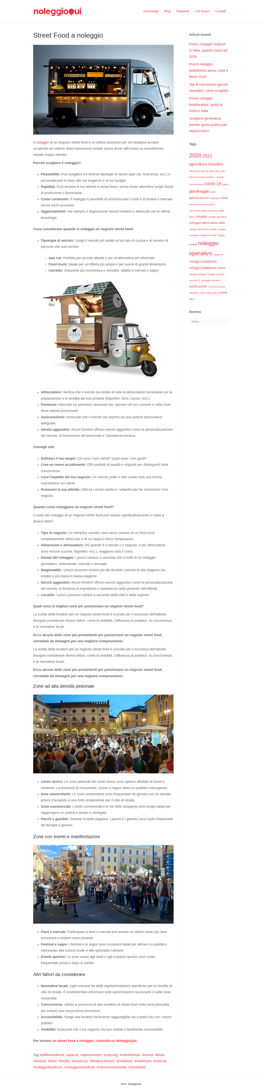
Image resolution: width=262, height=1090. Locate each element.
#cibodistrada (129, 1055)
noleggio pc (218, 254)
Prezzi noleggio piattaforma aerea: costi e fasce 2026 (208, 70)
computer (220, 177)
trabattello (193, 293)
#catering (110, 1055)
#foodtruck (80, 1061)
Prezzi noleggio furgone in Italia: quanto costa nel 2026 (208, 50)
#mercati (159, 1061)
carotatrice (210, 177)
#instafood (124, 1061)
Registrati (182, 11)
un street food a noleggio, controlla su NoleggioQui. (95, 1041)
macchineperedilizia (198, 210)
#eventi (147, 1055)
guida (213, 192)
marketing (213, 210)
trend (223, 292)
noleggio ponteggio (197, 274)
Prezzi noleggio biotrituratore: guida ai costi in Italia (205, 104)
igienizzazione (199, 198)
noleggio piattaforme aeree (207, 267)
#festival (39, 1061)
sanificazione (198, 286)
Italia (225, 198)
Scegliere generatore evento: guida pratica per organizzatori (208, 125)
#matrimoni (142, 1061)
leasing (192, 204)
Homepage (151, 11)
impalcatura (215, 198)
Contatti (220, 11)
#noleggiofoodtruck (47, 1067)
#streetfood (137, 1067)
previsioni (215, 280)
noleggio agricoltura (217, 217)
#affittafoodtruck (52, 1055)
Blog (167, 11)
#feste (159, 1055)
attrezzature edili (217, 171)
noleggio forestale (208, 235)
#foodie (64, 1061)
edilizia (225, 184)
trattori (202, 293)
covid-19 (212, 183)
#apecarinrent (90, 1055)
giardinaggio (199, 191)
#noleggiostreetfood (79, 1067)
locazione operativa (206, 204)
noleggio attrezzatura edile (207, 222)
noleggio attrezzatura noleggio (203, 229)
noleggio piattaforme (203, 261)
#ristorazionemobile (111, 1067)
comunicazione (196, 184)
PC (199, 280)
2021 (207, 155)
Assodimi (215, 164)
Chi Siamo (202, 11)
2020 (195, 155)
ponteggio (205, 280)
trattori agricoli (212, 293)
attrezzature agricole (198, 171)
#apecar (72, 1055)
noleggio (42, 142)
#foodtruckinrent (102, 1061)
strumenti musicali (216, 287)
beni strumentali (196, 177)
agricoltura (198, 164)
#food (52, 1061)
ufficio (191, 299)
